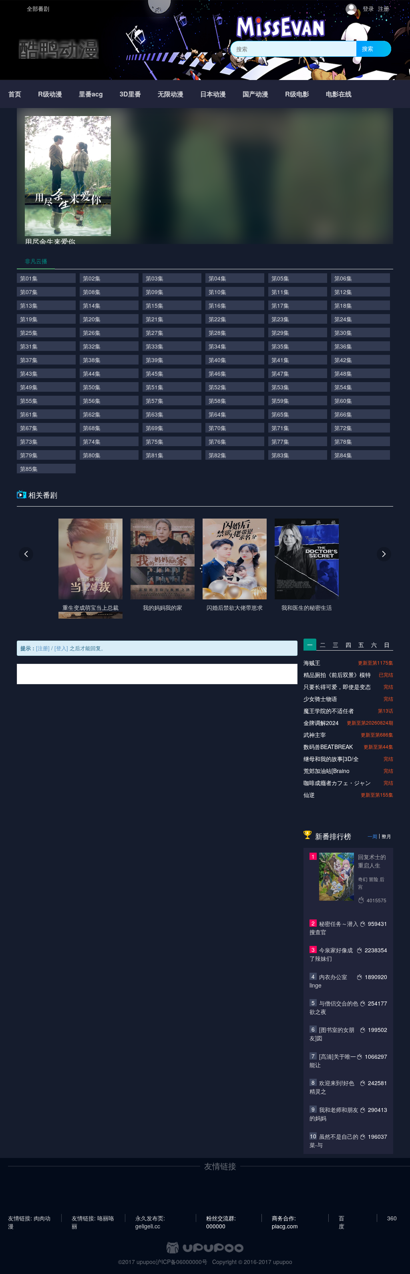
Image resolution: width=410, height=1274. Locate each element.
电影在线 (339, 93)
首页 (14, 93)
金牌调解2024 (321, 723)
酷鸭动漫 (59, 48)
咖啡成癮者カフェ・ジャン (337, 783)
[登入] (61, 648)
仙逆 (309, 795)
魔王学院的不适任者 (328, 711)
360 (392, 1218)
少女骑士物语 (320, 699)
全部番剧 (38, 8)
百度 (341, 1218)
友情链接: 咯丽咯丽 (93, 1218)
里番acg (91, 93)
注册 (383, 8)
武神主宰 (314, 735)
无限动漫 (170, 93)
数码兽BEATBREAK (328, 747)
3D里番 (130, 93)
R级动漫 (50, 93)
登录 (368, 8)
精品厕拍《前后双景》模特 (337, 675)
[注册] (43, 648)
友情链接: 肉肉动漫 (29, 1218)
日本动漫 (213, 93)
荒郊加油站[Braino (326, 771)
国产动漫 (255, 93)
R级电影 (297, 93)
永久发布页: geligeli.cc (150, 1218)
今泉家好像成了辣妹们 (331, 954)
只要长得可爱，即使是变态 (337, 687)
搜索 (367, 48)
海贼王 (311, 663)
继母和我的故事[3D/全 (331, 759)
